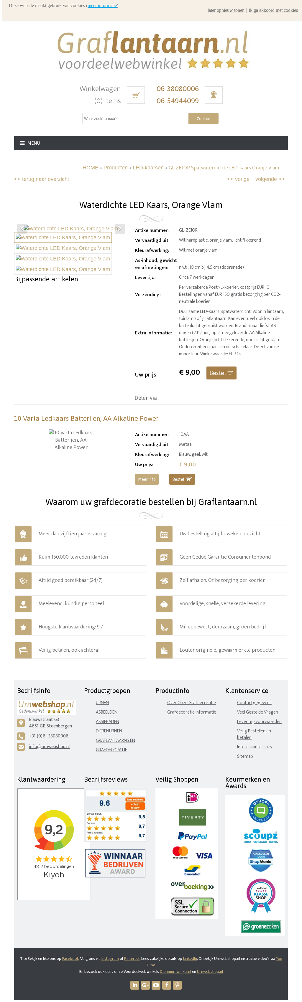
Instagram (110, 958)
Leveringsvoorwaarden (259, 722)
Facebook (70, 958)
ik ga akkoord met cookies (273, 10)
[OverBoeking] (192, 889)
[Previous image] (22, 229)
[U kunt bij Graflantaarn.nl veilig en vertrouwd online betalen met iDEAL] (192, 801)
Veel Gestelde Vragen (257, 712)
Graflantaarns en (115, 741)
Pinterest (132, 958)
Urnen (102, 703)
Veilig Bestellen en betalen (254, 734)
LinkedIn (190, 958)
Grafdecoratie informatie (191, 712)
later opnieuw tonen (226, 10)
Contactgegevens (254, 703)
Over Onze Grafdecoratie (191, 703)
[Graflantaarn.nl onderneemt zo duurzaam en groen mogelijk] (261, 932)
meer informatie (102, 5)
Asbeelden (106, 712)
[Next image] (120, 229)
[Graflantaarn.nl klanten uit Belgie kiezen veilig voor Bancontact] (192, 874)
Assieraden (107, 722)
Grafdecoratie (111, 750)
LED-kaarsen (148, 168)
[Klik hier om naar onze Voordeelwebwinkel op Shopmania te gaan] (260, 871)
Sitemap (245, 756)
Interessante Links (254, 747)
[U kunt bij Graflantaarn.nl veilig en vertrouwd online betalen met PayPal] (192, 839)
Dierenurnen (109, 731)
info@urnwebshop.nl (49, 747)
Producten (116, 168)
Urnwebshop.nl (210, 971)
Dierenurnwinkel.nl (175, 971)
